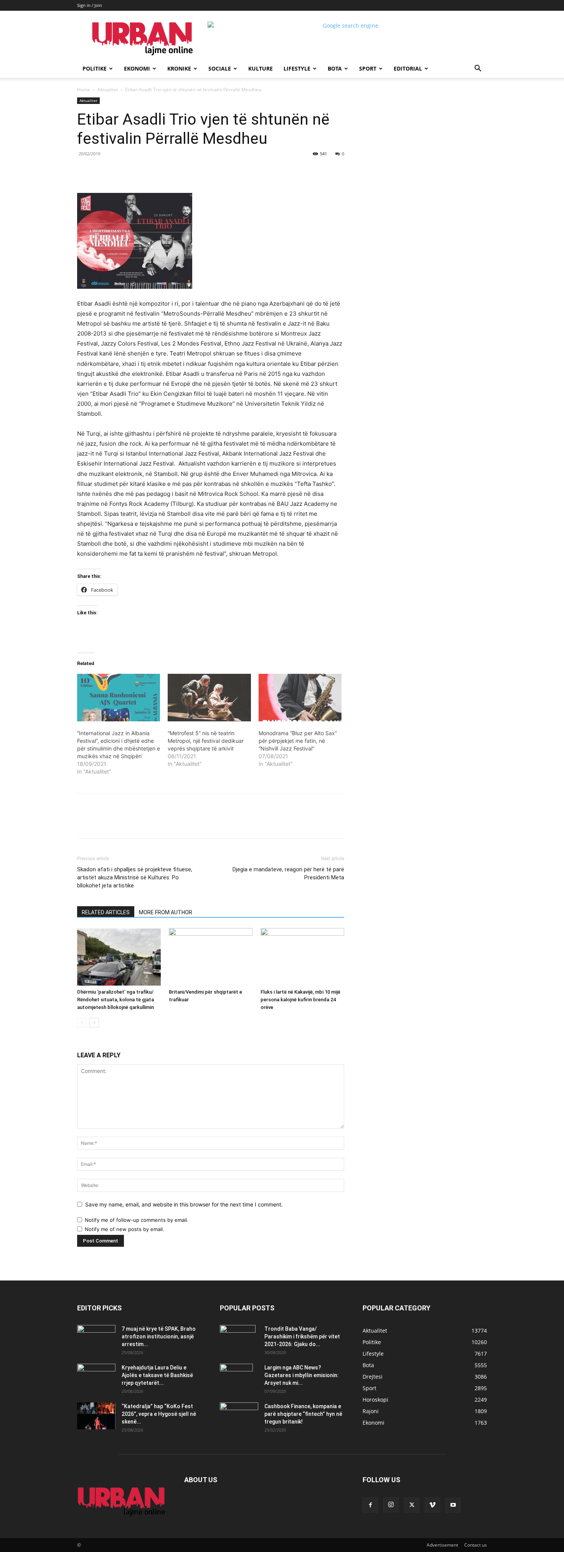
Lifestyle (297, 68)
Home (83, 89)
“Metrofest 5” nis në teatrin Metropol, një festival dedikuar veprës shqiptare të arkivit (206, 741)
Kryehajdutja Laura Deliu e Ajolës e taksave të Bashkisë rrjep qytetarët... (157, 1375)
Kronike (179, 68)
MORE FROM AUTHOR (165, 912)
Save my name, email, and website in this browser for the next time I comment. (184, 1204)
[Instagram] (391, 1505)
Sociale (219, 68)
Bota (335, 68)
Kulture (260, 68)
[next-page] (94, 1022)
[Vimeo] (432, 1505)
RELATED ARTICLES (106, 912)
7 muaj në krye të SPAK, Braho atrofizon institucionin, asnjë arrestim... (159, 1336)
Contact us (475, 1545)
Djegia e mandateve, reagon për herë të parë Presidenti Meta (288, 873)
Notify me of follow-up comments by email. (136, 1220)
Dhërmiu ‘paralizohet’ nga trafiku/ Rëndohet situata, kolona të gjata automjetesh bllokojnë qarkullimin (115, 999)
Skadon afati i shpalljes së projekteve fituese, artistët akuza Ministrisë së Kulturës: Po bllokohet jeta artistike (134, 877)
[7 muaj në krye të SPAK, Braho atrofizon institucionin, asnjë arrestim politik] (96, 1338)
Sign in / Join (89, 5)
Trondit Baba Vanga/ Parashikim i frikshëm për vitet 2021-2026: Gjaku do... (302, 1336)
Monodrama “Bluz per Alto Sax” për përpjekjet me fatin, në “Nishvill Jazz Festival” (298, 741)
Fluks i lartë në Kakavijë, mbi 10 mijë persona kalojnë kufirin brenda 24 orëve (300, 999)
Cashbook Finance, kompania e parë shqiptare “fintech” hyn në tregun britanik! (303, 1414)
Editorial (408, 68)
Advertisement (442, 1545)
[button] (477, 69)
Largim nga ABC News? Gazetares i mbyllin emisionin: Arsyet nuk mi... (301, 1375)
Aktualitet (107, 89)
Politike (94, 68)
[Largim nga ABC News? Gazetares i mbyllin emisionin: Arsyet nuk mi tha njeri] (236, 1377)
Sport (367, 68)
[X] (147, 171)
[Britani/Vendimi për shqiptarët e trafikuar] (210, 957)
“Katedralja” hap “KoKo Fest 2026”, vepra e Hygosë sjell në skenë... (159, 1414)
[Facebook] (130, 171)
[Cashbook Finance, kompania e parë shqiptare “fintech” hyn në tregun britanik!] (239, 1408)
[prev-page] (82, 1022)
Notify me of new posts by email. (124, 1229)
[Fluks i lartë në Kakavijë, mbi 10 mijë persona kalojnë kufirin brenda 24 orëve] (302, 957)
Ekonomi (137, 68)
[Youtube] (453, 1505)
